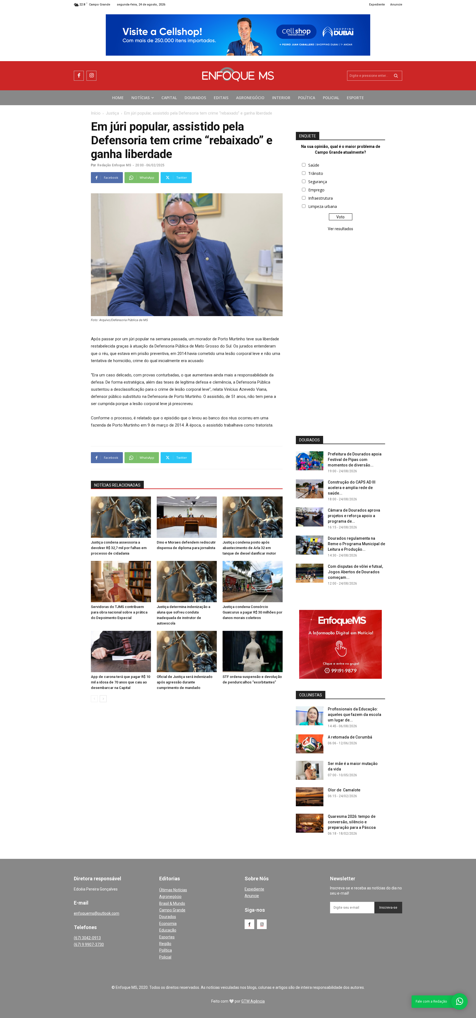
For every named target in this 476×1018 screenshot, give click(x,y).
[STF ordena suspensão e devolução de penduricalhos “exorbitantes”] (253, 651)
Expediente (254, 889)
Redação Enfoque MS (114, 165)
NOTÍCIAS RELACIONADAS (117, 485)
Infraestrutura (320, 198)
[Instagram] (91, 76)
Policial (165, 957)
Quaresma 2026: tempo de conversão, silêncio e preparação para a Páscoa (352, 822)
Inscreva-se (388, 908)
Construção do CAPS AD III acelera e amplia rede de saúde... (351, 487)
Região (165, 943)
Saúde (313, 165)
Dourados (167, 916)
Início (96, 113)
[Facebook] (79, 76)
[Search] (396, 76)
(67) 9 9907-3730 (89, 944)
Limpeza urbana (322, 206)
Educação (167, 930)
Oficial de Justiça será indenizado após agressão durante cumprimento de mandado (184, 682)
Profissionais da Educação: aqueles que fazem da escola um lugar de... (354, 714)
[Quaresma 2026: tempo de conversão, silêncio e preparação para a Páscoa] (309, 823)
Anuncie (252, 896)
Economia (168, 923)
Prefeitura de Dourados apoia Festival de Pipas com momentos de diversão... (355, 459)
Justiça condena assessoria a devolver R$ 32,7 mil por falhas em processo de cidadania (119, 547)
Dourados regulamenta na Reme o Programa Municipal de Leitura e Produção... (356, 544)
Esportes (167, 937)
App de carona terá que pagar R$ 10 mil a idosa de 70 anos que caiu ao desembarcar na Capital (120, 682)
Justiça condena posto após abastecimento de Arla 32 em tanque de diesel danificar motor (249, 547)
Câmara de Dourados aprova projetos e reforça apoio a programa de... (354, 515)
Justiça (112, 113)
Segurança (317, 181)
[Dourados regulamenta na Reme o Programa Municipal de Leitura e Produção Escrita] (309, 545)
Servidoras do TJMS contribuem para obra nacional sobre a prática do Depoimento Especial (119, 612)
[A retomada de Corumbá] (309, 743)
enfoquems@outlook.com (96, 913)
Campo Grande (172, 910)
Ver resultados (340, 229)
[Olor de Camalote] (309, 796)
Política (165, 950)
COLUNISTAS (310, 695)
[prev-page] (94, 698)
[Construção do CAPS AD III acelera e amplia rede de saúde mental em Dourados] (309, 488)
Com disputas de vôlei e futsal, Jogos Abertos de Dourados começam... (355, 572)
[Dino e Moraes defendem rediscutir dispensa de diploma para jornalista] (187, 517)
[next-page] (103, 698)
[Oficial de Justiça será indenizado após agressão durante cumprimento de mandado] (187, 651)
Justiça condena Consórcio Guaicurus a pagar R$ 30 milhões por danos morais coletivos (252, 612)
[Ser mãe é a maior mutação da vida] (309, 770)
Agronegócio (170, 896)
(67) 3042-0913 (87, 938)
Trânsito (315, 173)
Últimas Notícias (173, 890)
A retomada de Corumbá (350, 737)
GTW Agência (253, 1001)
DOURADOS (309, 440)
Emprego (316, 189)
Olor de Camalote (344, 790)
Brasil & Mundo (172, 903)
